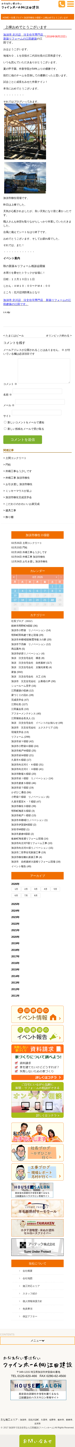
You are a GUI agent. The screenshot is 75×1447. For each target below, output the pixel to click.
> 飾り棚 (8, 517)
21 (44, 599)
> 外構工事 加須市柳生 (16, 477)
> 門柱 (7, 464)
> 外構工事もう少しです (17, 471)
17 (15, 599)
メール (8, 405)
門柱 (24, 547)
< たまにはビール (13, 335)
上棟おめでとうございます (26, 27)
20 (37, 599)
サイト (7, 415)
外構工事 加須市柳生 (33, 556)
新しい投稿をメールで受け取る (26, 428)
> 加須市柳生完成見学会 (17, 497)
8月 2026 (37, 577)
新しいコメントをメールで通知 (26, 422)
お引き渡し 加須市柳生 (35, 561)
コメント (10, 383)
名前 (7, 394)
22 (52, 599)
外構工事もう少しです (34, 552)
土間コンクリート (32, 543)
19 (30, 599)
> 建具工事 (9, 510)
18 (22, 599)
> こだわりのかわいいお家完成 (21, 503)
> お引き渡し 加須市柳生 (17, 484)
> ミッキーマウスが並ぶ (17, 490)
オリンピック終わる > (59, 335)
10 (15, 595)
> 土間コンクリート (15, 457)
